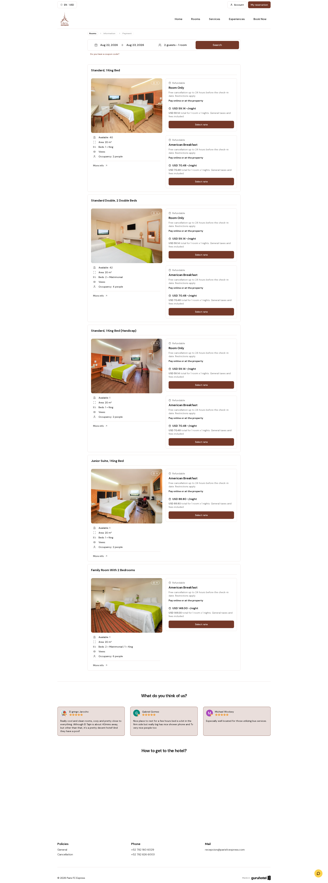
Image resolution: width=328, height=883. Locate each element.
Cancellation (65, 854)
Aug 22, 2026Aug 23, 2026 (122, 45)
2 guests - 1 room (175, 45)
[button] (164, 45)
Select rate (201, 124)
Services (214, 19)
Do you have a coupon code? (104, 54)
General (62, 849)
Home (178, 19)
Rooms (195, 19)
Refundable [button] (178, 82)
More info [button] (98, 165)
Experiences (237, 19)
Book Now (260, 19)
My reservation (259, 4)
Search (217, 45)
